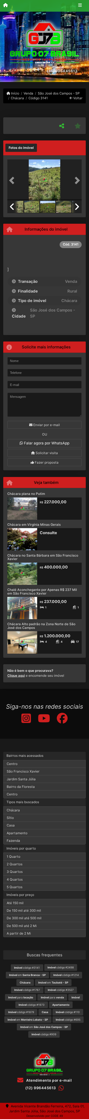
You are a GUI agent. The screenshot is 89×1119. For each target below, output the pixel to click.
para (20, 997)
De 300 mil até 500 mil (24, 918)
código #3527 (61, 990)
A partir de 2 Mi (19, 933)
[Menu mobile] (5, 5)
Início (14, 93)
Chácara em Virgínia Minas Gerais (34, 525)
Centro (12, 764)
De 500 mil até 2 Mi (22, 926)
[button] (13, 180)
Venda (28, 93)
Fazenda (13, 841)
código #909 (44, 1034)
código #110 (68, 1012)
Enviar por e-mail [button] (46, 425)
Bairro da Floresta (21, 787)
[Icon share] (26, 718)
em (27, 975)
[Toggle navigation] (80, 6)
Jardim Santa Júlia (21, 779)
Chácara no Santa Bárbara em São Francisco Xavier (42, 557)
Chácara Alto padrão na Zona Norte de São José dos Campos (41, 626)
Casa (11, 825)
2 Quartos (14, 864)
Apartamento (17, 833)
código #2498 (61, 967)
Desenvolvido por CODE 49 (44, 1115)
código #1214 (66, 975)
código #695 (68, 1019)
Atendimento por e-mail (48, 1080)
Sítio (10, 818)
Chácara (17, 98)
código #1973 (31, 1004)
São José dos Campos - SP (58, 93)
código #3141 (27, 967)
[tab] (21, 148)
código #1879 (21, 1012)
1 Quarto (13, 857)
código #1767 (27, 990)
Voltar (77, 98)
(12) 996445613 (62, 71)
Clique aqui (16, 676)
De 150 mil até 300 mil (24, 910)
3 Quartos (15, 872)
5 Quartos (14, 887)
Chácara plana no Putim (26, 494)
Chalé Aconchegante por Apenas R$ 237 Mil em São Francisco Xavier (42, 591)
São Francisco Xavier (23, 771)
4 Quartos (15, 879)
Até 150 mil (15, 903)
